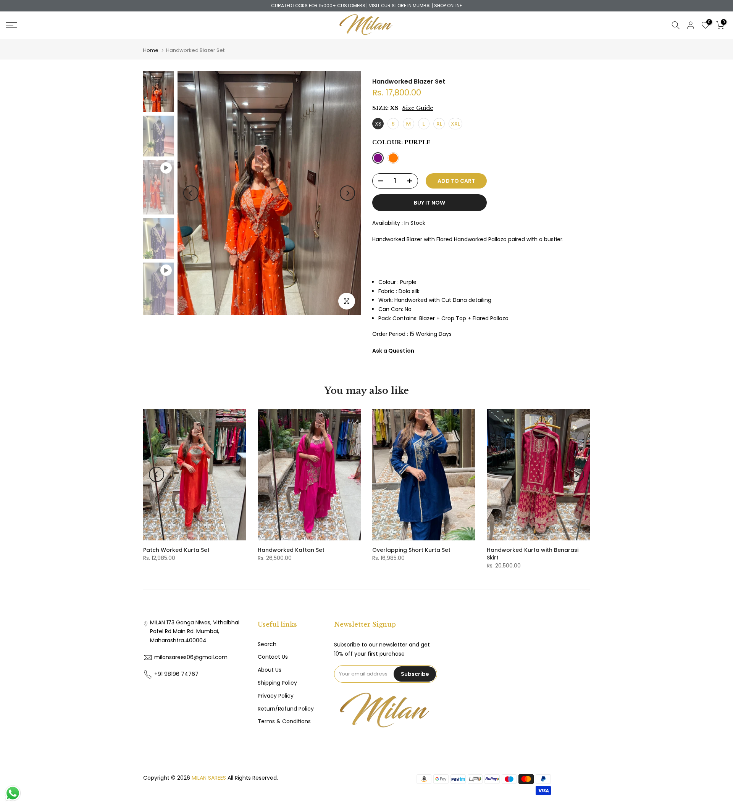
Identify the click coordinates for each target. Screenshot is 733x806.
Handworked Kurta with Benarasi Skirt (532, 553)
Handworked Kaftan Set (291, 550)
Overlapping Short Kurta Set (411, 550)
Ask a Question (393, 351)
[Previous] (191, 193)
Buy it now (429, 202)
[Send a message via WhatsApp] (13, 793)
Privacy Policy (276, 696)
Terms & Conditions (284, 721)
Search (267, 644)
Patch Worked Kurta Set (176, 550)
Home (150, 50)
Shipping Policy (277, 683)
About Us (269, 670)
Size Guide (417, 108)
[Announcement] (366, 6)
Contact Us (273, 657)
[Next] (347, 193)
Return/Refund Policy (286, 709)
